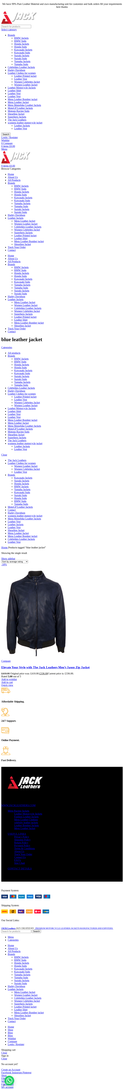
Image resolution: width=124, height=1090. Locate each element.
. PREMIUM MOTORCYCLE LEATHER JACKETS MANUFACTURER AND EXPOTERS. (73, 928)
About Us (19, 851)
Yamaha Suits (21, 64)
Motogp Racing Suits (18, 111)
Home (4, 547)
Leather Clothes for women (22, 73)
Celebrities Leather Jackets (21, 67)
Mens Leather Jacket (18, 102)
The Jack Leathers (17, 119)
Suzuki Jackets (21, 55)
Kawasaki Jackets (23, 49)
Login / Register (16, 1044)
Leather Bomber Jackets (26, 825)
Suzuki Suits (20, 58)
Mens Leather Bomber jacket (22, 99)
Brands (11, 35)
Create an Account (10, 1069)
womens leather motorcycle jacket (25, 122)
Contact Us (20, 857)
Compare (12, 1041)
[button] (7, 682)
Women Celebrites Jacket (27, 81)
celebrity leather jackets (26, 822)
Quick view (7, 685)
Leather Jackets (22, 125)
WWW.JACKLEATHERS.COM (18, 805)
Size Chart (19, 863)
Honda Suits (20, 46)
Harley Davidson (16, 70)
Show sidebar (8, 558)
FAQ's (17, 860)
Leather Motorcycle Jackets (22, 87)
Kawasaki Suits (22, 52)
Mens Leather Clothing (26, 819)
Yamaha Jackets (22, 61)
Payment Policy (22, 845)
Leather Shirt (14, 90)
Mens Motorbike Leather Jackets (24, 105)
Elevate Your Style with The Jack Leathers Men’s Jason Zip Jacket (45, 667)
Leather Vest (20, 79)
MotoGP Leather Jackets (20, 108)
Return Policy (21, 842)
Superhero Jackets (17, 116)
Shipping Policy (22, 839)
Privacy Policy (21, 836)
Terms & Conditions (24, 848)
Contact (12, 510)
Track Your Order (23, 854)
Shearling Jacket (16, 114)
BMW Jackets (21, 38)
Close (4, 454)
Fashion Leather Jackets (26, 816)
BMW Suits (20, 41)
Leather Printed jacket (25, 76)
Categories (6, 347)
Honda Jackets (21, 43)
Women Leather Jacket (25, 84)
